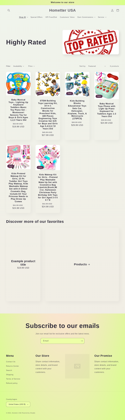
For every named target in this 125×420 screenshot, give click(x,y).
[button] (8, 10)
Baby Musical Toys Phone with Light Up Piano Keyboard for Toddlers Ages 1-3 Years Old (106, 110)
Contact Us (10, 362)
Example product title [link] (23, 263)
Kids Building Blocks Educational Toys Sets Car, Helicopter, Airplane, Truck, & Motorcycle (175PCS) (77, 110)
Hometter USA (16, 413)
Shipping (9, 375)
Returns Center (12, 366)
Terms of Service (13, 379)
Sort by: (82, 66)
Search (9, 370)
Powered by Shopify (28, 413)
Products (80, 264)
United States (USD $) (17, 404)
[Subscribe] (81, 341)
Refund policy (12, 383)
